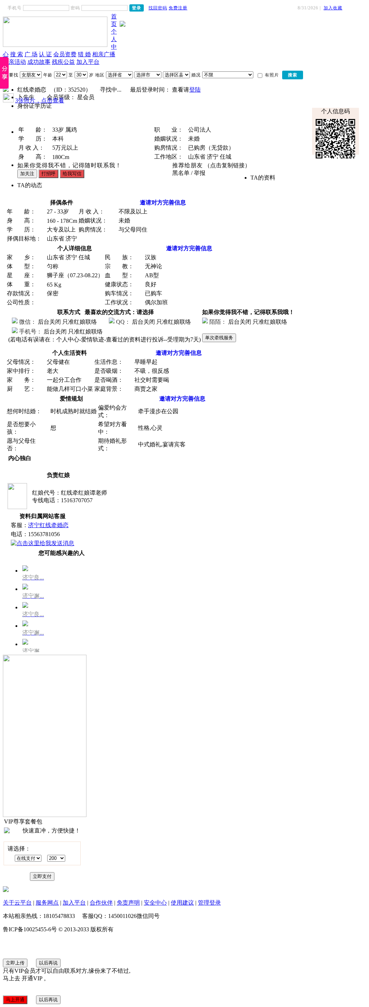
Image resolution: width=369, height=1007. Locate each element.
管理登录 (209, 903)
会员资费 (64, 54)
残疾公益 (63, 62)
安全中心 (155, 903)
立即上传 (15, 963)
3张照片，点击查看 (39, 100)
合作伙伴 (101, 903)
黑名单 (181, 173)
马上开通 (15, 999)
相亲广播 (103, 54)
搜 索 (16, 54)
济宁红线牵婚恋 (48, 525)
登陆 (195, 90)
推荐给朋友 (187, 165)
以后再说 (48, 963)
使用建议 (182, 903)
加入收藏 (333, 7)
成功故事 (38, 62)
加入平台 (87, 62)
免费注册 (178, 7)
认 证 (45, 54)
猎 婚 (84, 54)
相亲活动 (14, 62)
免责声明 (128, 903)
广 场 (31, 54)
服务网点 (47, 903)
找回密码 (157, 7)
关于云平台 (17, 903)
